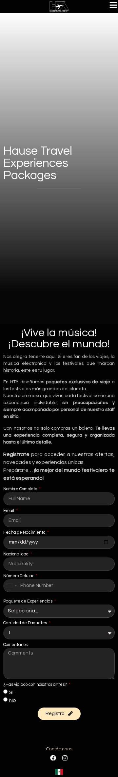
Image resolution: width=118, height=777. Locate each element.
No (12, 700)
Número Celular (19, 576)
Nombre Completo (20, 489)
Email (9, 511)
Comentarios (15, 645)
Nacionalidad (16, 554)
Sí (11, 692)
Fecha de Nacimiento (24, 532)
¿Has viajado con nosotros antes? (35, 685)
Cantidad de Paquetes (25, 623)
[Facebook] (53, 758)
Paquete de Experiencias (28, 601)
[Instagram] (65, 758)
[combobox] (11, 585)
